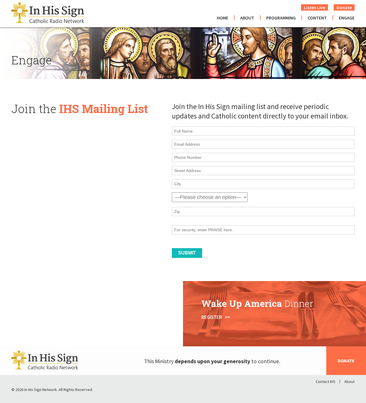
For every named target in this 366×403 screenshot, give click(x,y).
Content (317, 17)
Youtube (350, 391)
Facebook (320, 391)
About (247, 17)
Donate (344, 7)
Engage (347, 17)
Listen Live (314, 7)
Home (222, 17)
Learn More (24, 329)
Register (211, 317)
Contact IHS (325, 382)
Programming (281, 17)
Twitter (335, 391)
